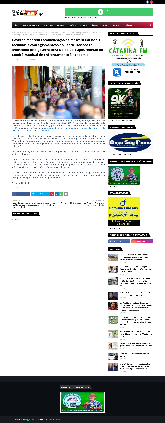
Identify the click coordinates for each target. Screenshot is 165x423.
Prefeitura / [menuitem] (117, 25)
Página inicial (16, 33)
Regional (25, 33)
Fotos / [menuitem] (105, 25)
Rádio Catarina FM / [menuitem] (31, 25)
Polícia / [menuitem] (72, 25)
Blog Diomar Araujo (20, 60)
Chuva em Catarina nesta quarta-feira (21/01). (135, 355)
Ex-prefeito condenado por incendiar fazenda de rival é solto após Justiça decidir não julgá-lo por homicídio (135, 366)
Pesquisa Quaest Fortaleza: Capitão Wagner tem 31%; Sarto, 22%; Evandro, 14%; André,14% (135, 269)
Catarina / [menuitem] (48, 25)
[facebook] (147, 2)
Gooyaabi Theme (54, 420)
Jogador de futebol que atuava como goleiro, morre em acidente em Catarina (136, 344)
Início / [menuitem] (17, 25)
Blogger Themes (30, 420)
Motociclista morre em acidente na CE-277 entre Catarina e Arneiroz (135, 294)
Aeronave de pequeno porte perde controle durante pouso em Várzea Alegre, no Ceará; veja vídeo (134, 257)
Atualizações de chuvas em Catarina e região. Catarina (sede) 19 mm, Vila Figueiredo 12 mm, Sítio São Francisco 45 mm (136, 282)
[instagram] (151, 2)
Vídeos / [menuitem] (94, 25)
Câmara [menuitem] (129, 25)
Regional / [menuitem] (60, 25)
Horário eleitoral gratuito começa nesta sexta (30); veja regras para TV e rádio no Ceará (136, 333)
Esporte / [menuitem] (84, 25)
